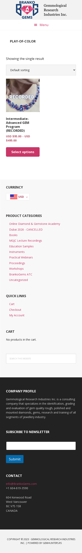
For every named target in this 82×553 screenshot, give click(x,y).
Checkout (15, 310)
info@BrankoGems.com (21, 484)
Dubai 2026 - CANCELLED (26, 229)
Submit (14, 459)
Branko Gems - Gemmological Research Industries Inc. (41, 10)
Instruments (17, 252)
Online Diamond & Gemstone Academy (34, 224)
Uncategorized (18, 280)
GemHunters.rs (52, 543)
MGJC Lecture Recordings (25, 240)
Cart (12, 304)
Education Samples (21, 246)
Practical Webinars (21, 257)
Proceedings (17, 263)
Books (13, 235)
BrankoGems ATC (20, 274)
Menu (44, 25)
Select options (22, 152)
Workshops (16, 268)
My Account (16, 315)
